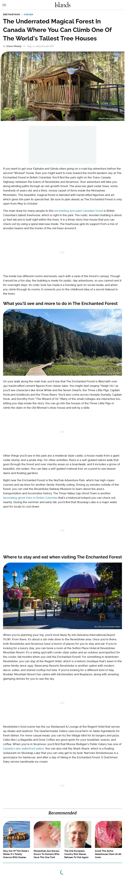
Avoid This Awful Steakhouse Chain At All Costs (108, 854)
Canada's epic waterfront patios (23, 748)
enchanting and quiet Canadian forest (78, 210)
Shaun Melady (13, 46)
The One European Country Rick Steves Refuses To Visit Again (76, 854)
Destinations (11, 14)
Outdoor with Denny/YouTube (110, 118)
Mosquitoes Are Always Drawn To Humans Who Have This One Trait (46, 854)
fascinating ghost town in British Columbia (30, 497)
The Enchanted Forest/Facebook (106, 373)
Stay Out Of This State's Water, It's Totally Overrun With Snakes (16, 854)
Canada (28, 14)
